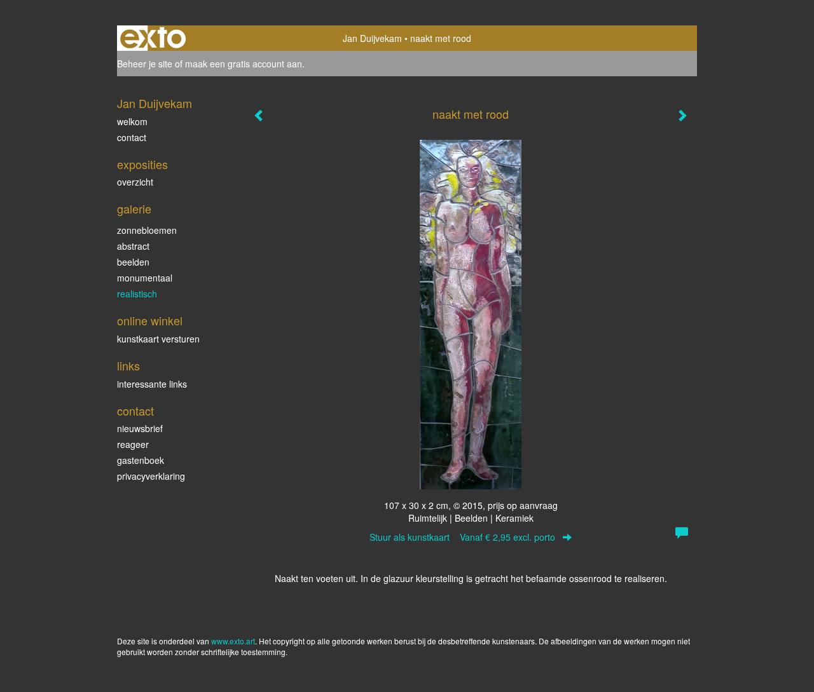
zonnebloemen (147, 230)
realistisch (137, 293)
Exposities (142, 164)
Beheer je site (144, 63)
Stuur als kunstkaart (462, 537)
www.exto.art (233, 640)
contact (131, 137)
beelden (133, 261)
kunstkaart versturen (158, 338)
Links (128, 366)
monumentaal (144, 277)
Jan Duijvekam (372, 38)
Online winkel (150, 321)
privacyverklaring (151, 476)
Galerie (134, 209)
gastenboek (140, 460)
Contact (135, 411)
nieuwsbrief (140, 428)
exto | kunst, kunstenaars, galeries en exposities (153, 38)
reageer (133, 444)
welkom (132, 121)
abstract (133, 246)
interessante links (152, 383)
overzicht (135, 181)
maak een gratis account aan (243, 63)
